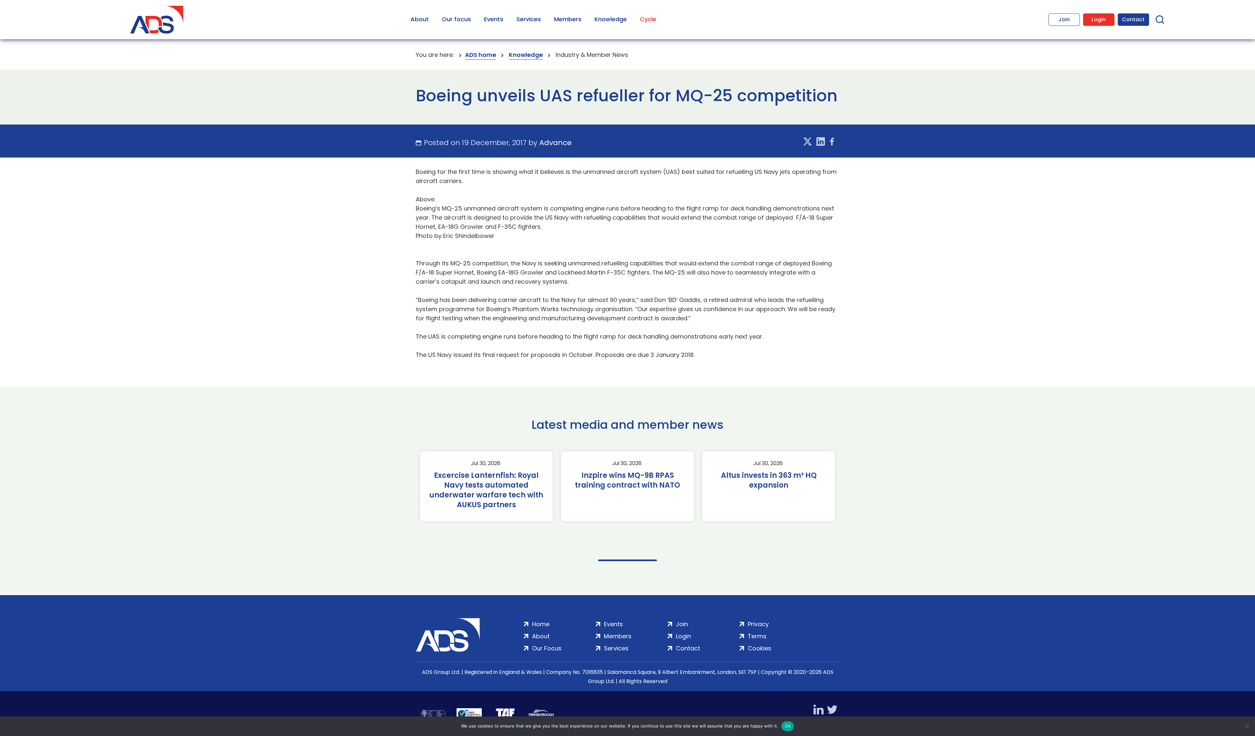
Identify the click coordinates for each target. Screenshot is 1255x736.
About (419, 19)
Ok (788, 725)
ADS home (480, 55)
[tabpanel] (486, 486)
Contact (1133, 19)
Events (493, 19)
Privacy (758, 624)
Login (1099, 19)
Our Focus (546, 648)
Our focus (456, 19)
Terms (757, 636)
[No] (1247, 726)
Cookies (759, 648)
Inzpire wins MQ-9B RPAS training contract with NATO (627, 480)
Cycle (648, 19)
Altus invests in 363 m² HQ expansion (769, 480)
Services (528, 19)
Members (567, 19)
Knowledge (610, 19)
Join (1064, 19)
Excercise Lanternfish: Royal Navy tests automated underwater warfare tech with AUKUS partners (486, 490)
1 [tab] (627, 560)
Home (540, 624)
